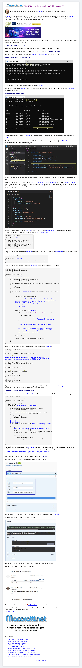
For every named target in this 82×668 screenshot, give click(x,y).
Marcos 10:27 (9, 611)
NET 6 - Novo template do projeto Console (18, 641)
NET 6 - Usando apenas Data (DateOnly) (17, 645)
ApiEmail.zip (32, 605)
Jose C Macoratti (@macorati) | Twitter (18, 639)
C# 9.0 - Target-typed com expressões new (18, 643)
